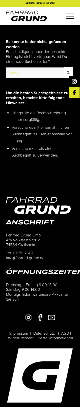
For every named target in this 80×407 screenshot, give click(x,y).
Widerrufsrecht (21, 337)
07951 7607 (23, 252)
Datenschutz (44, 333)
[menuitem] (68, 15)
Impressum (18, 333)
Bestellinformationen (55, 337)
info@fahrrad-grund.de (25, 257)
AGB (65, 333)
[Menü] (68, 15)
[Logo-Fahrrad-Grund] (33, 15)
